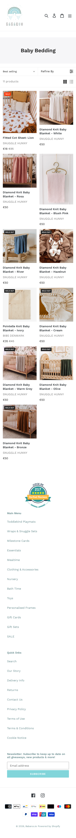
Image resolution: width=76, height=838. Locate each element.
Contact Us (14, 699)
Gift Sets (13, 627)
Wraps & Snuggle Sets (22, 531)
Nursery (12, 579)
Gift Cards (14, 617)
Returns (12, 690)
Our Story (14, 671)
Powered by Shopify (49, 826)
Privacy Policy (16, 709)
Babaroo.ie (31, 826)
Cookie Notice (16, 737)
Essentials (14, 550)
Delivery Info (15, 680)
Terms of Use (16, 718)
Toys (10, 598)
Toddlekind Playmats (21, 521)
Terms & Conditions (20, 728)
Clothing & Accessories (22, 569)
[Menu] (70, 15)
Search (12, 661)
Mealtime (13, 560)
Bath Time (14, 588)
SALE (10, 636)
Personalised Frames (21, 607)
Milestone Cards (18, 540)
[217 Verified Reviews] (38, 509)
